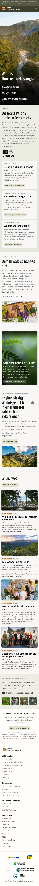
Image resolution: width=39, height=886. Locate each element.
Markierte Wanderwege (10, 792)
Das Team (5, 825)
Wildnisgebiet (7, 756)
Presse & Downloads (9, 828)
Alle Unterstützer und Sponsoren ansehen (19, 881)
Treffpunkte (6, 789)
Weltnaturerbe (7, 768)
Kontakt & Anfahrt (8, 822)
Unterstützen (6, 831)
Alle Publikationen (8, 834)
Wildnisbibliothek (8, 807)
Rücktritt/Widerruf (8, 840)
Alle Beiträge (6, 818)
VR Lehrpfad (6, 804)
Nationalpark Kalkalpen (10, 795)
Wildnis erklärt (7, 771)
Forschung (5, 778)
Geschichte (6, 775)
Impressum (6, 843)
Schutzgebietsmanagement (12, 765)
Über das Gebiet (7, 759)
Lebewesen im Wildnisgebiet (13, 762)
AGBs (4, 837)
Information (7, 816)
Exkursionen (7, 783)
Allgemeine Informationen (11, 786)
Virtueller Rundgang (9, 810)
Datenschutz (6, 846)
